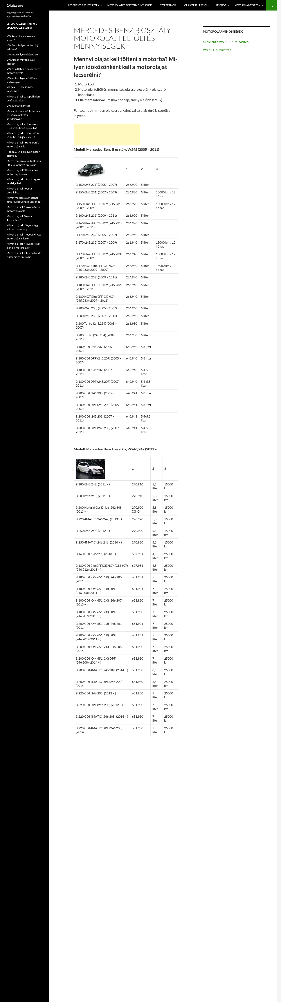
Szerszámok (168, 5)
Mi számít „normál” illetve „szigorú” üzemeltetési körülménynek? (24, 114)
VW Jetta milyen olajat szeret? (23, 54)
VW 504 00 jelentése (217, 49)
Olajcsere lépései (195, 5)
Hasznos (220, 5)
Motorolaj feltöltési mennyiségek (129, 5)
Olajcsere (15, 5)
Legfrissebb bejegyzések (83, 5)
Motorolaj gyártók (247, 5)
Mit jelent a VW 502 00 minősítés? (226, 42)
